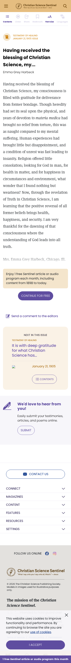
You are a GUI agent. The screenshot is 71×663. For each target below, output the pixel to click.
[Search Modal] (64, 6)
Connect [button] (13, 488)
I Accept (35, 645)
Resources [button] (14, 521)
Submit (26, 430)
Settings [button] (13, 529)
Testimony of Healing (25, 35)
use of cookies (40, 632)
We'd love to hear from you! (39, 406)
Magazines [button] (14, 496)
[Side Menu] (6, 6)
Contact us (38, 474)
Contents (47, 379)
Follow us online (28, 553)
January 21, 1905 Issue (25, 38)
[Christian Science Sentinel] (36, 6)
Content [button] (13, 505)
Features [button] (13, 513)
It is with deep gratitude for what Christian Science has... (34, 350)
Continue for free (35, 296)
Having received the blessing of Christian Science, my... (26, 57)
